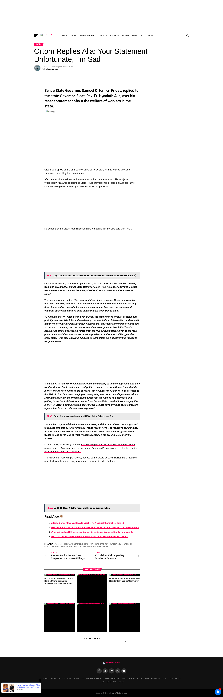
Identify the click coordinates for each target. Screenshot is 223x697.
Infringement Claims (115, 678)
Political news (52, 546)
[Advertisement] (111, 16)
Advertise (79, 678)
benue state (67, 544)
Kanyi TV (103, 35)
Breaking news (81, 544)
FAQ (147, 678)
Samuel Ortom (93, 90)
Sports (125, 35)
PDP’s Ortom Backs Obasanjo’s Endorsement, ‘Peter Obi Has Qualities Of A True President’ (95, 527)
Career (149, 35)
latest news (117, 544)
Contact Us (65, 678)
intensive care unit (100, 544)
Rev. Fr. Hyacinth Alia (103, 96)
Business (114, 35)
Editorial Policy (94, 678)
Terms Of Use (135, 678)
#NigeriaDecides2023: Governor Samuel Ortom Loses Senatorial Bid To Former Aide (92, 532)
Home (64, 35)
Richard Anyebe (51, 69)
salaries (88, 546)
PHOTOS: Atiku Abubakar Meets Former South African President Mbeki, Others (89, 536)
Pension (128, 544)
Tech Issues (174, 678)
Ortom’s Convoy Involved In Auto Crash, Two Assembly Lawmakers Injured (87, 523)
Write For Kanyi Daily (113, 682)
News (73, 35)
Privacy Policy (158, 678)
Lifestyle (137, 35)
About (54, 678)
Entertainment (87, 35)
